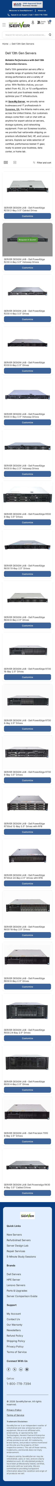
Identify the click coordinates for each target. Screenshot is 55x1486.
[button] (4, 24)
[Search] (48, 34)
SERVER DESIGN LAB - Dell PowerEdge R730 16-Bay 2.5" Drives (27, 670)
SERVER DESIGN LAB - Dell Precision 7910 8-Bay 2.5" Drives (26, 1134)
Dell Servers (14, 1274)
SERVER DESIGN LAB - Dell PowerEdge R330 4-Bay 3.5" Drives (24, 312)
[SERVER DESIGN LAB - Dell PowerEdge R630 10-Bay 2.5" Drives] (27, 546)
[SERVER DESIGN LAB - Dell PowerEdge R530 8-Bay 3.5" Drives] (27, 496)
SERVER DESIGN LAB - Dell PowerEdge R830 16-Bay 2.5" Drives (24, 928)
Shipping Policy (16, 1341)
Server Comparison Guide (22, 1296)
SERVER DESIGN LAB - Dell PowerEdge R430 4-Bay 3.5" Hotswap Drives (24, 415)
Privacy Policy (15, 1346)
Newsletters (14, 1330)
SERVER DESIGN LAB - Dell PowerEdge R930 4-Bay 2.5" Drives (24, 1083)
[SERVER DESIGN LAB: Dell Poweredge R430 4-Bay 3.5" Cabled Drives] (27, 1165)
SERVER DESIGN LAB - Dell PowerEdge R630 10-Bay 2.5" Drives (24, 567)
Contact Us (13, 1319)
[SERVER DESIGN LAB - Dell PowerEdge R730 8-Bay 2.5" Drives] (27, 701)
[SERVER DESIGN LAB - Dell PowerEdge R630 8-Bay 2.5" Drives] (27, 597)
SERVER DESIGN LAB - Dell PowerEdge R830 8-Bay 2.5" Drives (24, 979)
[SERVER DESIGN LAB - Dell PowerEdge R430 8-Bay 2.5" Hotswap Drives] (27, 446)
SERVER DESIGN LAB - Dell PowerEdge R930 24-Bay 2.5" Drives (24, 1031)
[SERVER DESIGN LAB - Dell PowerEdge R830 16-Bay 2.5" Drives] (27, 907)
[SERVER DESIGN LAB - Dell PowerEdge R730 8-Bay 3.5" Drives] (27, 752)
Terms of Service (17, 1352)
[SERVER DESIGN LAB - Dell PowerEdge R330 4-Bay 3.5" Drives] (27, 291)
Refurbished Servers (19, 1240)
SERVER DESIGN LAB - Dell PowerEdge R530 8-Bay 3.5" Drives (27, 515)
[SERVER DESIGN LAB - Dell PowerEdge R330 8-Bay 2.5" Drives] (27, 343)
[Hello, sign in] (32, 22)
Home (5, 43)
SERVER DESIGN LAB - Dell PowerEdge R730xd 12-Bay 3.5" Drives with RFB (24, 825)
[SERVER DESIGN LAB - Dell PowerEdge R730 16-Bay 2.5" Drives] (27, 649)
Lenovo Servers (16, 1285)
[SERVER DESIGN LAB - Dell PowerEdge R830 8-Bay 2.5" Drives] (27, 958)
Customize (27, 216)
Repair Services (16, 1251)
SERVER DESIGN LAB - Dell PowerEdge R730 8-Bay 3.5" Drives (27, 773)
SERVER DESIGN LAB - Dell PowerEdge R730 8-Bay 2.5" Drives (27, 721)
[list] (14, 162)
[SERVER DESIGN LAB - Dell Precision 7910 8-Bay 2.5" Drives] (27, 1113)
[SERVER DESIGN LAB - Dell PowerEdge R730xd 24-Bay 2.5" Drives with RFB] (27, 855)
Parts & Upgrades (17, 1290)
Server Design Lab (17, 1245)
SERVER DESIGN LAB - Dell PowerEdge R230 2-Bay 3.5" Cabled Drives (24, 209)
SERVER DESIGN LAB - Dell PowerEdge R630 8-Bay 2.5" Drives (24, 618)
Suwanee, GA (12, 109)
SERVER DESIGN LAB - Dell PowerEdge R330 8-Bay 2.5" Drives (24, 363)
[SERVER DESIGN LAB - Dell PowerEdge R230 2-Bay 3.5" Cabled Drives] (27, 188)
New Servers (14, 1234)
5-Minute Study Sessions (21, 1256)
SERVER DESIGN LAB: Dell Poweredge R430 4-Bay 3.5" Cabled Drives (27, 1186)
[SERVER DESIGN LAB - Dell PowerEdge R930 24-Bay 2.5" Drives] (27, 1010)
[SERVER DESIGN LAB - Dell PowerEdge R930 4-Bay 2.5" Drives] (27, 1062)
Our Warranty (14, 1324)
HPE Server (13, 1279)
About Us (42, 10)
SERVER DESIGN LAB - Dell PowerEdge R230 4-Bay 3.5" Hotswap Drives (24, 260)
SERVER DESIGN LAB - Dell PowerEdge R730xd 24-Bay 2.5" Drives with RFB (24, 876)
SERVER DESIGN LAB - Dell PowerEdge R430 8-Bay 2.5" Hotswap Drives (24, 467)
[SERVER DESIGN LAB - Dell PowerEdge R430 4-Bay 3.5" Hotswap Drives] (27, 394)
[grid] (5, 162)
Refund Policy (15, 1335)
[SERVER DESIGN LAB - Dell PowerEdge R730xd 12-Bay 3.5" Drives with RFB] (27, 804)
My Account (14, 1313)
